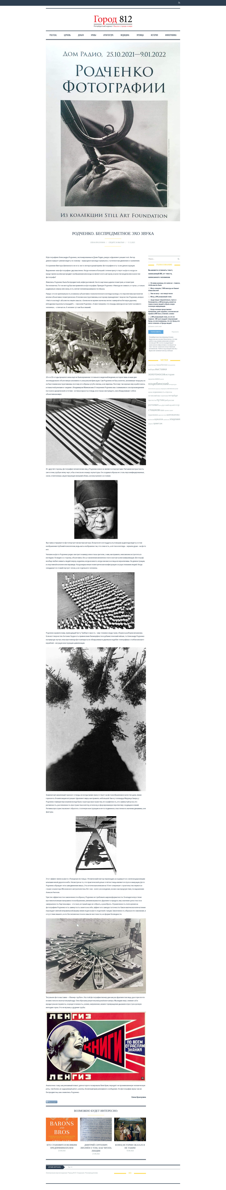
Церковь (67, 35)
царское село (162, 415)
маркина (157, 388)
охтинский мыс (154, 396)
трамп (171, 410)
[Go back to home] (113, 19)
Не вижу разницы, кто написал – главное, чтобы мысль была (164, 284)
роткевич (153, 405)
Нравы (93, 35)
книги (162, 379)
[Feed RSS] (178, 3)
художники (153, 415)
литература (172, 384)
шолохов (151, 419)
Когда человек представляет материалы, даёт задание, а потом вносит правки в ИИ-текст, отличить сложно (163, 312)
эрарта (150, 424)
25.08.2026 (61, 1151)
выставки (161, 369)
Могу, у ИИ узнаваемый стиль (161, 297)
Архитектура (108, 35)
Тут (69, 1167)
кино (157, 379)
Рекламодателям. (91, 1173)
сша (162, 410)
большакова (171, 365)
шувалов (158, 419)
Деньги (81, 35)
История (154, 35)
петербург (173, 396)
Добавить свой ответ (155, 326)
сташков (154, 410)
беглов (164, 365)
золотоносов (156, 374)
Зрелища (140, 35)
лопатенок (151, 388)
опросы (168, 392)
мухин (150, 392)
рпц (160, 405)
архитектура (152, 365)
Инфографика (170, 35)
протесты (152, 400)
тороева (166, 410)
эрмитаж (157, 423)
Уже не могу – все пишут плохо (161, 294)
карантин (151, 379)
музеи (176, 388)
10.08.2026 (130, 1151)
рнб (166, 400)
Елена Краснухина (98, 242)
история (169, 374)
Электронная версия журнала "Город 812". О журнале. (65, 1173)
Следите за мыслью (116, 242)
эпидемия (175, 419)
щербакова (166, 419)
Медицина (125, 35)
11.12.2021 (131, 242)
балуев (158, 365)
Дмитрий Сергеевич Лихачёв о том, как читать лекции (95, 1148)
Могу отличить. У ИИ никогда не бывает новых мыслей (163, 289)
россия (171, 400)
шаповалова (173, 415)
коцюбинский (158, 384)
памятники (164, 396)
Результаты (175, 332)
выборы (151, 370)
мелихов (170, 389)
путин (160, 400)
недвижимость (159, 392)
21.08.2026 (96, 1154)
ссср (177, 405)
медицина (164, 388)
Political (53, 35)
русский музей (168, 405)
